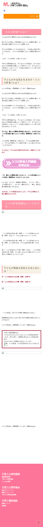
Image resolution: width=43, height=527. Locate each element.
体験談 (4, 506)
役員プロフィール (7, 490)
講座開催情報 (6, 477)
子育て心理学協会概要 (9, 495)
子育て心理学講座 (7, 479)
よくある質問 (6, 481)
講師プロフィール (7, 492)
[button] (32, 16)
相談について (6, 503)
